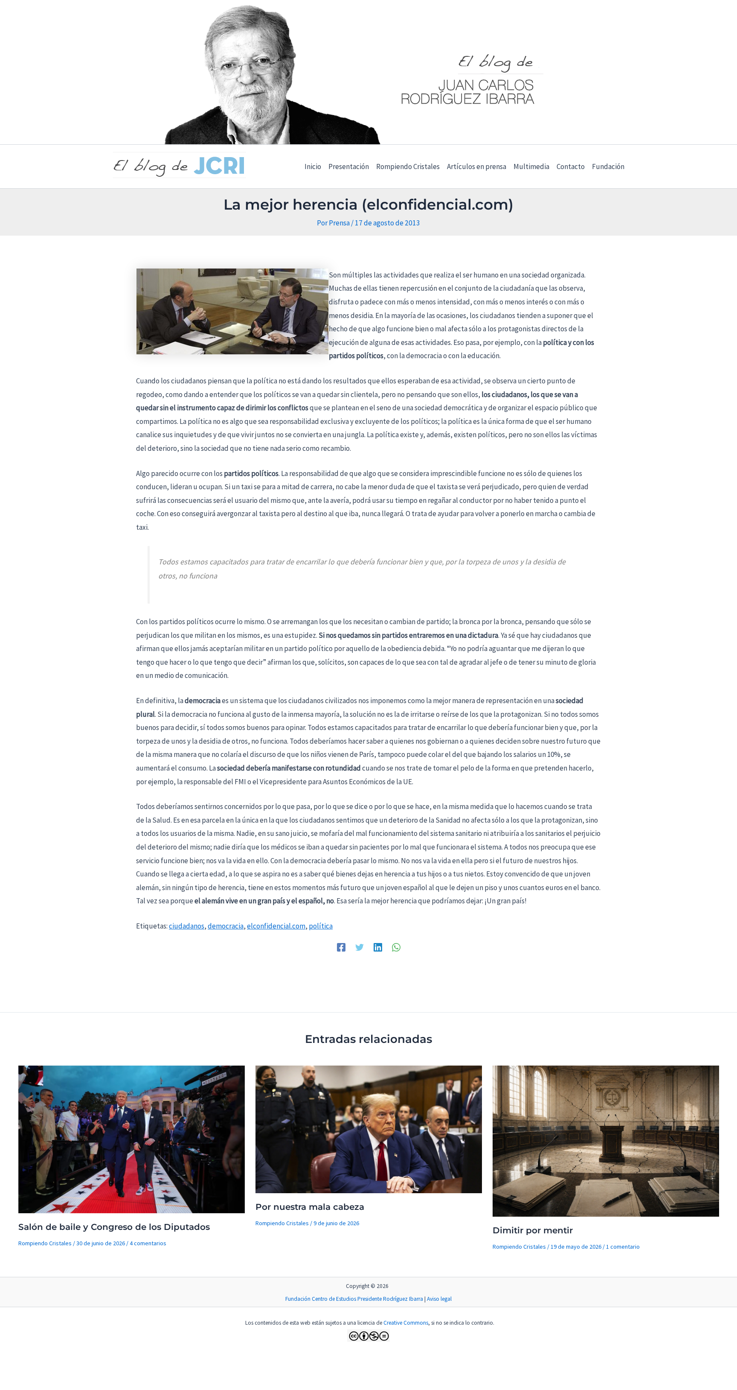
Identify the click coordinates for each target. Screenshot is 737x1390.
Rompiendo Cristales (45, 1243)
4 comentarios (148, 1243)
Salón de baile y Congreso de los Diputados (114, 1227)
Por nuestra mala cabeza (309, 1207)
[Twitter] (359, 947)
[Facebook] (341, 947)
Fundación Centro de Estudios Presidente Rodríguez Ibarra (354, 1298)
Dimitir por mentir (533, 1230)
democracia (226, 926)
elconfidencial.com (276, 926)
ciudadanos (186, 926)
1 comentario (623, 1246)
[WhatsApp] (396, 947)
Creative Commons (405, 1322)
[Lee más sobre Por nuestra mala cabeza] (368, 1128)
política (321, 926)
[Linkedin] (378, 947)
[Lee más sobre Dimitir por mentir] (606, 1140)
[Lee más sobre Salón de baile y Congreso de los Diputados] (131, 1138)
